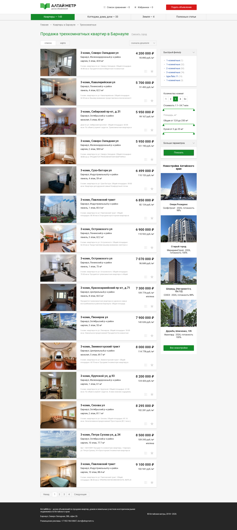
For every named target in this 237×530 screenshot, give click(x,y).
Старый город (178, 246)
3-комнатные (175, 72)
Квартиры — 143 (53, 16)
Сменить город (139, 34)
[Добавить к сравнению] (146, 71)
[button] (143, 43)
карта (63, 43)
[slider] (163, 110)
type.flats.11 (174, 76)
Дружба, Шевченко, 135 (179, 331)
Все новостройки (178, 348)
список (48, 43)
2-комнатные (175, 68)
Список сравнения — (118, 7)
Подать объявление (181, 7)
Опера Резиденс (179, 204)
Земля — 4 (148, 16)
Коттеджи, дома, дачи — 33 (102, 16)
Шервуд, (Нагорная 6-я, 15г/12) (178, 290)
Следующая (80, 494)
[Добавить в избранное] (152, 71)
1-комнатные (174, 60)
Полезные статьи (186, 16)
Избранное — (145, 7)
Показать (178, 152)
